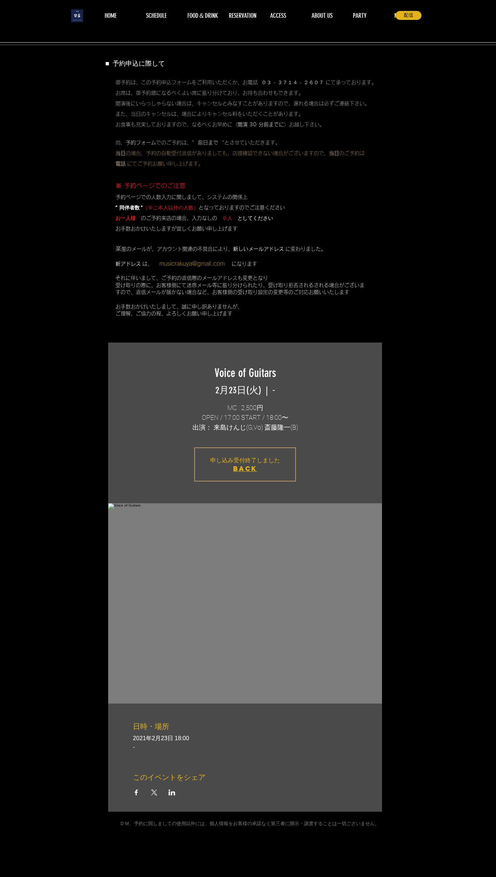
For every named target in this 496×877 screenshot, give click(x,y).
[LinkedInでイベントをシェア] (171, 792)
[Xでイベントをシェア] (154, 792)
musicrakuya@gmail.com (192, 263)
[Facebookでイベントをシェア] (136, 792)
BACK (245, 468)
